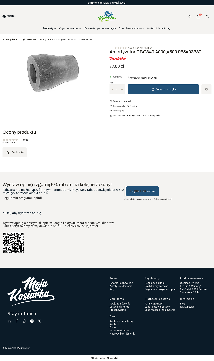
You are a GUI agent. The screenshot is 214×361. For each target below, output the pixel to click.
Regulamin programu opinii (22, 198)
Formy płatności (154, 303)
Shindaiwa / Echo (190, 292)
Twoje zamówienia (120, 303)
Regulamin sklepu (155, 282)
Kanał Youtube (118, 330)
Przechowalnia (118, 309)
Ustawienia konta (119, 306)
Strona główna (10, 39)
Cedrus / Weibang (190, 286)
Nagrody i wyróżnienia (122, 333)
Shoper (24, 348)
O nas (113, 327)
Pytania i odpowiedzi (121, 282)
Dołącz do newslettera (142, 191)
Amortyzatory (46, 39)
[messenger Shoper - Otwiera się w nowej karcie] (24, 321)
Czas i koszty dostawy (157, 306)
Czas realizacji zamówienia (160, 309)
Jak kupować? (188, 306)
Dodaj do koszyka (166, 89)
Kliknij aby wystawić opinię (22, 213)
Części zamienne (28, 39)
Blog (182, 303)
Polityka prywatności (157, 286)
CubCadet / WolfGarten (193, 289)
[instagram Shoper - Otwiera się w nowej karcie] (32, 321)
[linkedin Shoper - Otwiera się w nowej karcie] (9, 321)
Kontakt (114, 324)
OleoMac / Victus (189, 282)
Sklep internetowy (103, 358)
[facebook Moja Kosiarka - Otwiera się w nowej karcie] (17, 321)
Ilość (112, 83)
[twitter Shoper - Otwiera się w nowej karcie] (39, 321)
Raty (112, 289)
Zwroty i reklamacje (121, 286)
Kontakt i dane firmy (121, 321)
